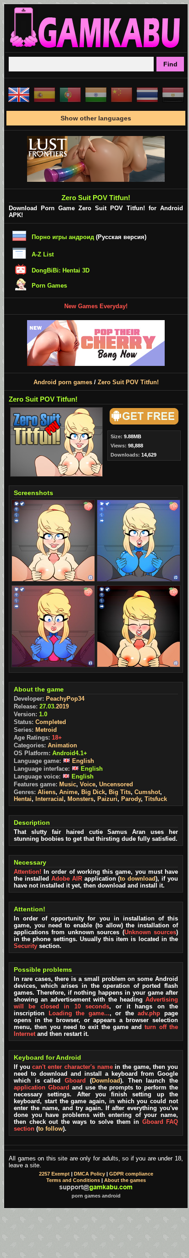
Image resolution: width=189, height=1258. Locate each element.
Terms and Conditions (73, 1180)
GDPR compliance (131, 1173)
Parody (131, 798)
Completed (50, 722)
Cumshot (147, 792)
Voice (87, 784)
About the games (125, 1180)
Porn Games (49, 285)
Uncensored (116, 784)
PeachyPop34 (65, 698)
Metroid (46, 729)
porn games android (96, 1195)
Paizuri (107, 798)
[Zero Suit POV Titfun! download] (142, 422)
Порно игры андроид (63, 237)
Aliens (47, 792)
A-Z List (43, 254)
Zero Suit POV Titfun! (128, 382)
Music (67, 784)
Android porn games (62, 382)
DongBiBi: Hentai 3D (60, 270)
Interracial (49, 798)
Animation (62, 745)
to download (138, 878)
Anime (68, 792)
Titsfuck (156, 798)
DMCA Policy (89, 1173)
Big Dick (93, 792)
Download (106, 1080)
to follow (50, 1128)
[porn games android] (96, 48)
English (82, 760)
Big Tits (120, 792)
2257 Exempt (54, 1173)
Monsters (80, 798)
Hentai (23, 798)
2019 (62, 706)
